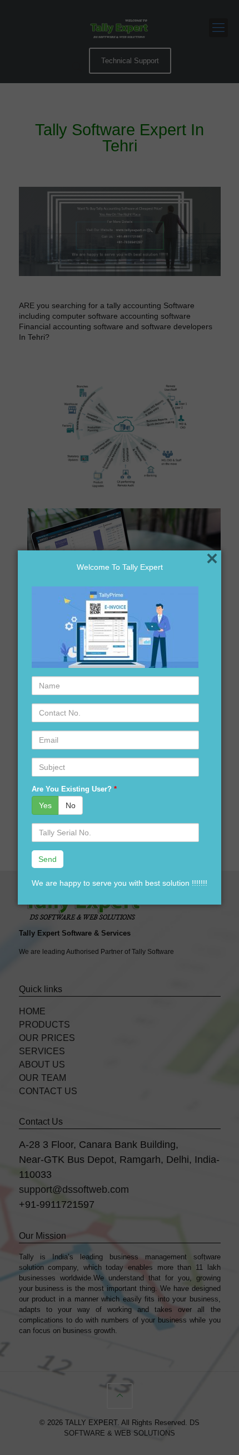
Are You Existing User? (74, 789)
